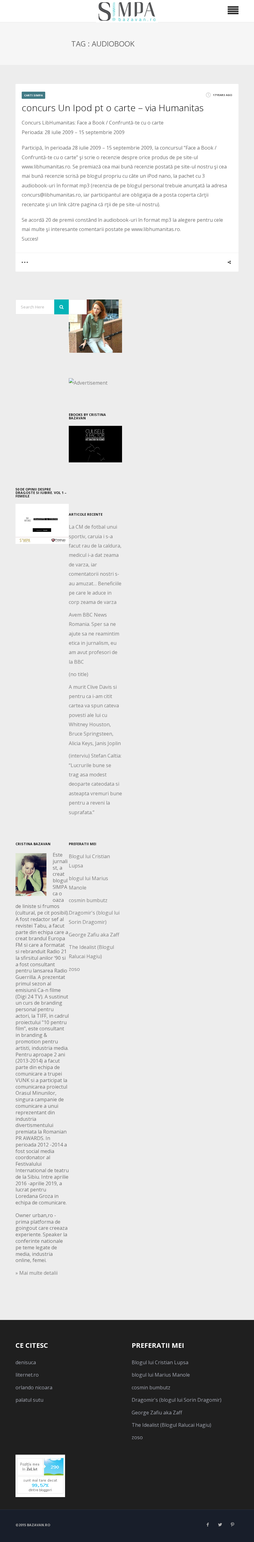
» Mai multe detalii (36, 1272)
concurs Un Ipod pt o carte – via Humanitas (113, 107)
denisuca (25, 1362)
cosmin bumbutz (88, 900)
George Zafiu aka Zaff (94, 934)
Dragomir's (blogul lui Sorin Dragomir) (176, 1399)
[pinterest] (232, 1524)
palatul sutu (29, 1399)
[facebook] (207, 1524)
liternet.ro (27, 1374)
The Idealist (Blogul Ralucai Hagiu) (171, 1425)
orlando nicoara (33, 1387)
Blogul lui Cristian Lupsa (160, 1362)
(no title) (78, 674)
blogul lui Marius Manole (161, 1374)
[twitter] (220, 1524)
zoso (74, 969)
